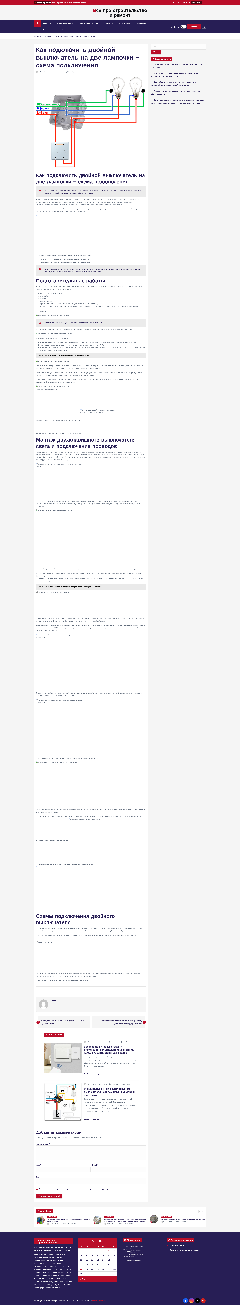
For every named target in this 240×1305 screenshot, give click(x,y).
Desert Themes (99, 1300)
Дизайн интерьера (64, 23)
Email (95, 1165)
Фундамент (142, 23)
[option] (63, 1219)
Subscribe (194, 26)
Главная (47, 23)
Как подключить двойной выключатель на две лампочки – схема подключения (70, 36)
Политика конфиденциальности (184, 1250)
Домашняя (37, 36)
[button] (199, 1211)
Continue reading (91, 1074)
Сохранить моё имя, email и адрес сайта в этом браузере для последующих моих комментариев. (84, 1189)
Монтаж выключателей (51, 72)
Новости (109, 23)
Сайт (38, 1177)
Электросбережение (52, 30)
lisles (40, 72)
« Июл (83, 1279)
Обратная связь (177, 1245)
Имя (38, 1165)
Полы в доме (124, 23)
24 (81, 1269)
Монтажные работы (89, 23)
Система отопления (111, 1216)
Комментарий (43, 1144)
